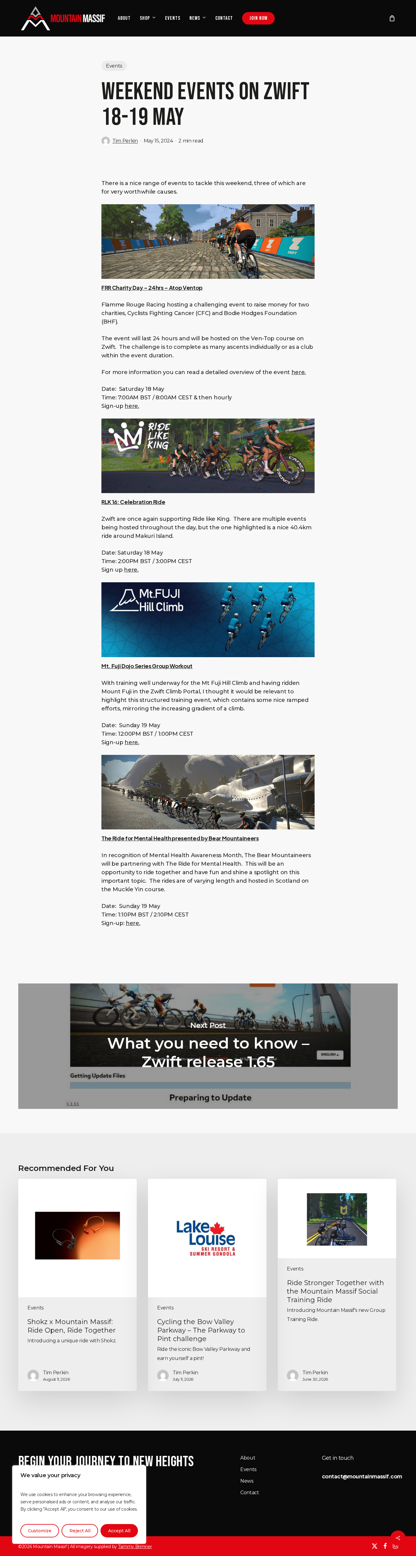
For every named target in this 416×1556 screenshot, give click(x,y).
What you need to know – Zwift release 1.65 (208, 1046)
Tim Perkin (125, 141)
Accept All (119, 1530)
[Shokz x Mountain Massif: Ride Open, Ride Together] (77, 1285)
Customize (39, 1530)
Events (114, 66)
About (247, 1458)
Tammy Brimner (135, 1546)
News (246, 1481)
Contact (249, 1492)
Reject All (79, 1530)
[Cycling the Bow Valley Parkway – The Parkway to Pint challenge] (207, 1285)
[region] (79, 1504)
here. (298, 372)
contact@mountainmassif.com (362, 1476)
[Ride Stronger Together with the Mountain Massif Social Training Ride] (337, 1285)
